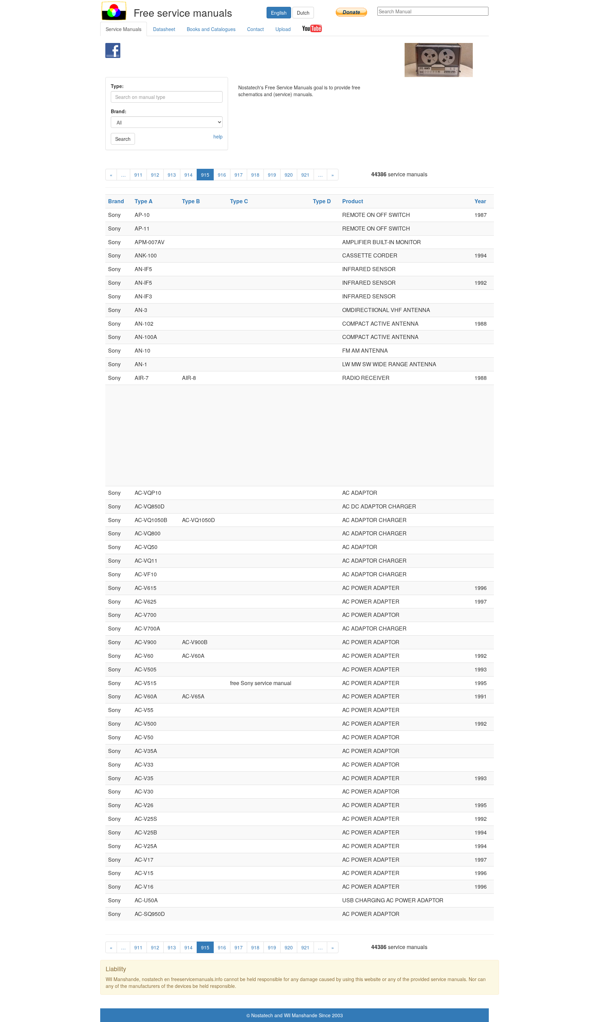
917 (239, 174)
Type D (322, 201)
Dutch (303, 12)
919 (272, 174)
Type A (144, 201)
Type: (117, 86)
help (218, 136)
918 (255, 174)
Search (123, 138)
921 (305, 174)
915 (205, 174)
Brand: (118, 111)
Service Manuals (123, 29)
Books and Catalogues (211, 29)
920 (289, 174)
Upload (283, 29)
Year (480, 201)
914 (188, 174)
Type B (191, 201)
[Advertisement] (283, 60)
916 (222, 174)
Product (352, 201)
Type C (239, 201)
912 (155, 174)
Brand (116, 201)
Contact (255, 29)
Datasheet (164, 29)
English (279, 12)
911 (138, 174)
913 (172, 174)
